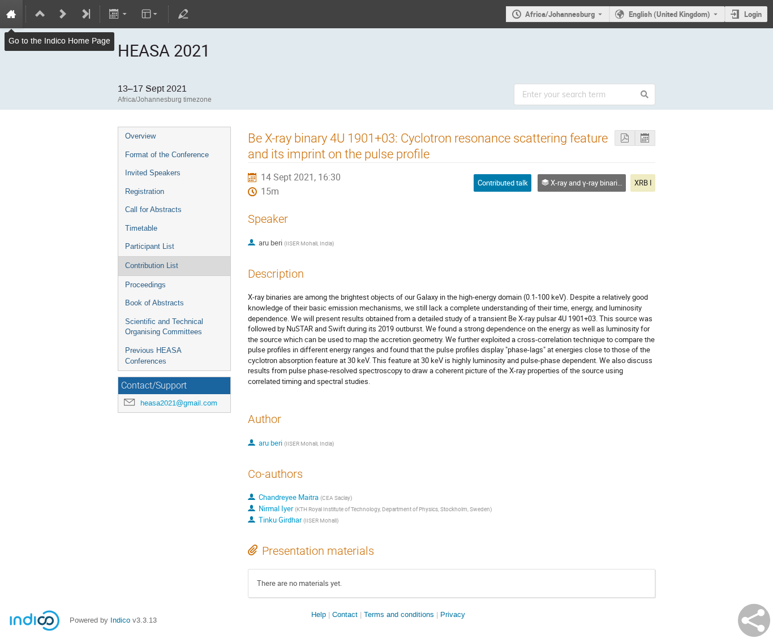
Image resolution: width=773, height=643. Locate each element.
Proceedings (145, 284)
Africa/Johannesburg (560, 14)
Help (318, 614)
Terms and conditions (399, 614)
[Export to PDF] (625, 138)
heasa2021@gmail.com (178, 403)
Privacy (452, 614)
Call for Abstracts (153, 209)
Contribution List (151, 265)
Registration (144, 191)
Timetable (141, 228)
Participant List (149, 246)
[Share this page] (754, 620)
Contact (345, 614)
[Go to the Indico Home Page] (11, 14)
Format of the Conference (167, 154)
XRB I (643, 183)
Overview (140, 136)
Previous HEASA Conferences (153, 355)
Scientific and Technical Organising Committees (164, 326)
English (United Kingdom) (669, 14)
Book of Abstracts (154, 303)
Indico (120, 620)
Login (753, 14)
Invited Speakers (153, 173)
